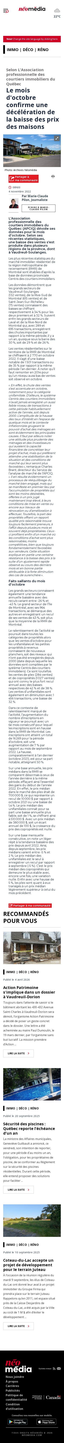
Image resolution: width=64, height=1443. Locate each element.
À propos (12, 1381)
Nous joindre (15, 1377)
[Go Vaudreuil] (17, 1365)
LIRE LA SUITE (16, 1053)
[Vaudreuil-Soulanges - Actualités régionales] (32, 8)
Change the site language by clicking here (32, 39)
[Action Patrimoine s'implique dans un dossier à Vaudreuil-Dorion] (32, 947)
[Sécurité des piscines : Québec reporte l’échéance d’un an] (32, 1084)
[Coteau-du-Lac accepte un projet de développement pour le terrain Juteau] (32, 1220)
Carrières (12, 1386)
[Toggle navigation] (6, 11)
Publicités (13, 1390)
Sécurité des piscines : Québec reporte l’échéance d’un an (29, 1128)
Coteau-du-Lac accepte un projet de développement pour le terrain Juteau (28, 1265)
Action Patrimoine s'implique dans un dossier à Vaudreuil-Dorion (29, 992)
